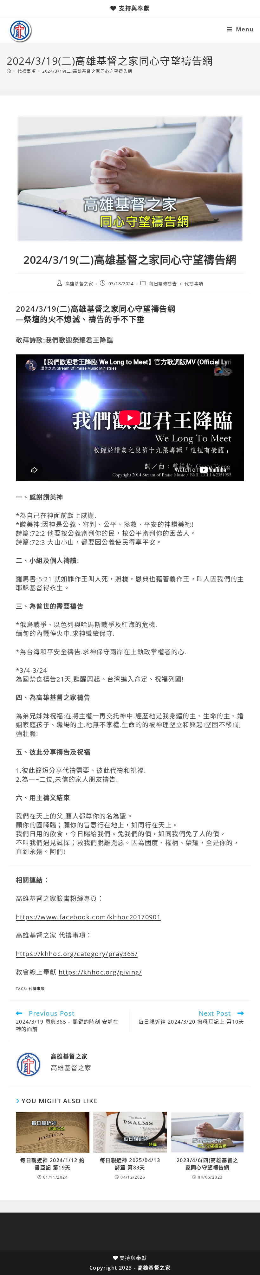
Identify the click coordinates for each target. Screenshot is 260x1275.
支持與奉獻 (134, 8)
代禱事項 (194, 284)
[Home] (9, 71)
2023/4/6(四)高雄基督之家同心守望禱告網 (207, 1164)
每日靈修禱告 (163, 284)
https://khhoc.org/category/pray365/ (77, 953)
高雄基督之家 (79, 284)
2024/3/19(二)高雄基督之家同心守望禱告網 (87, 71)
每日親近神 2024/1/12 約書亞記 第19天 (52, 1164)
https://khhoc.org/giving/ (100, 972)
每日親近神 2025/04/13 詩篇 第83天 (130, 1164)
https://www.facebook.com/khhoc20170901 (88, 917)
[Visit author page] (28, 1064)
